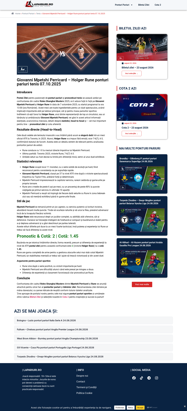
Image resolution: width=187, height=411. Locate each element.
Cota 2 (158, 5)
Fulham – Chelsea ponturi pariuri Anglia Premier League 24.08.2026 (52, 329)
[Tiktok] (141, 378)
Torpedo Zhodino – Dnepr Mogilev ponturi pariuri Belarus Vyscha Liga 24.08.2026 (60, 356)
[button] (142, 284)
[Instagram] (156, 378)
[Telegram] (149, 378)
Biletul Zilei (143, 5)
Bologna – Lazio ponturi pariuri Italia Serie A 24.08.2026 (46, 320)
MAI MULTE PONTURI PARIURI (139, 148)
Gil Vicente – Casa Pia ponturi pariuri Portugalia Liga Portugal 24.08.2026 (55, 347)
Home (17, 13)
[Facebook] (134, 378)
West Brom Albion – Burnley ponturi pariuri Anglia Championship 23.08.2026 (57, 338)
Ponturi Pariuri (122, 5)
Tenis (38, 13)
